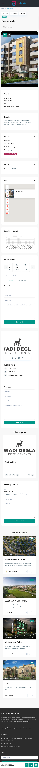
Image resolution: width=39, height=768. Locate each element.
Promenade (19, 191)
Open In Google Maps (11, 154)
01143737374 (12, 368)
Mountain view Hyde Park (15, 559)
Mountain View (13, 571)
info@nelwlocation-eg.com (16, 375)
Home (3, 8)
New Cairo (10, 27)
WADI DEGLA (9, 365)
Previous (6, 267)
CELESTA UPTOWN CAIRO (16, 601)
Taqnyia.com (15, 728)
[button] (5, 59)
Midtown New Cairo (13, 642)
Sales (4, 16)
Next (33, 267)
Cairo (4, 27)
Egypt (14, 147)
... (32, 565)
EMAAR (11, 612)
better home (12, 654)
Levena (8, 683)
